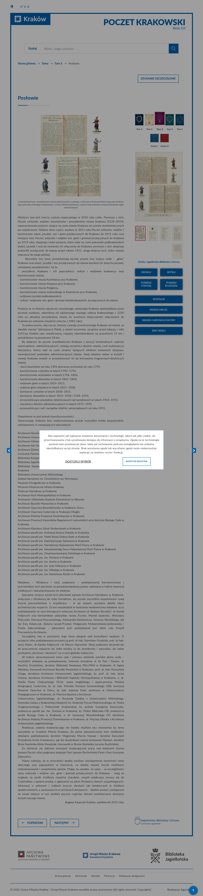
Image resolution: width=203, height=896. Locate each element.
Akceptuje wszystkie (136, 462)
